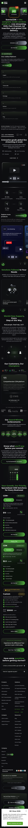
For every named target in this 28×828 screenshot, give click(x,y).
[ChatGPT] (17, 770)
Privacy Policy (5, 763)
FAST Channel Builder (6, 697)
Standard (8, 550)
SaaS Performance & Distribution (19, 702)
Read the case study (13, 389)
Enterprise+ (19, 500)
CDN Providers (5, 718)
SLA (2, 766)
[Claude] (19, 770)
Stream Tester (18, 727)
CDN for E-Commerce (19, 706)
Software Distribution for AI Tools (20, 698)
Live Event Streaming (19, 685)
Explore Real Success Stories (13, 410)
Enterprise (19, 550)
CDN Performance (6, 721)
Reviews (17, 745)
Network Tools (18, 724)
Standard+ (8, 500)
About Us (4, 751)
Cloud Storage (5, 703)
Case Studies (18, 721)
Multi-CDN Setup (18, 694)
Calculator (4, 709)
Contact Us (4, 757)
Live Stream (5, 65)
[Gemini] (21, 770)
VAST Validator (18, 730)
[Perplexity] (23, 770)
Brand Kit (4, 760)
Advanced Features (11, 606)
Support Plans (5, 724)
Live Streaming (20, 215)
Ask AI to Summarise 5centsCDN (7, 771)
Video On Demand (6, 688)
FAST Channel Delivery (20, 691)
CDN (3, 706)
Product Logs (18, 736)
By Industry (17, 709)
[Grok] (25, 770)
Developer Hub (18, 733)
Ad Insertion (4, 691)
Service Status (18, 742)
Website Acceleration (6, 700)
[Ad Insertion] (14, 12)
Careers (3, 754)
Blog (16, 718)
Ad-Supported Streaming (20, 688)
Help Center (17, 739)
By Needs (17, 712)
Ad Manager (4, 694)
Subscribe (14, 788)
